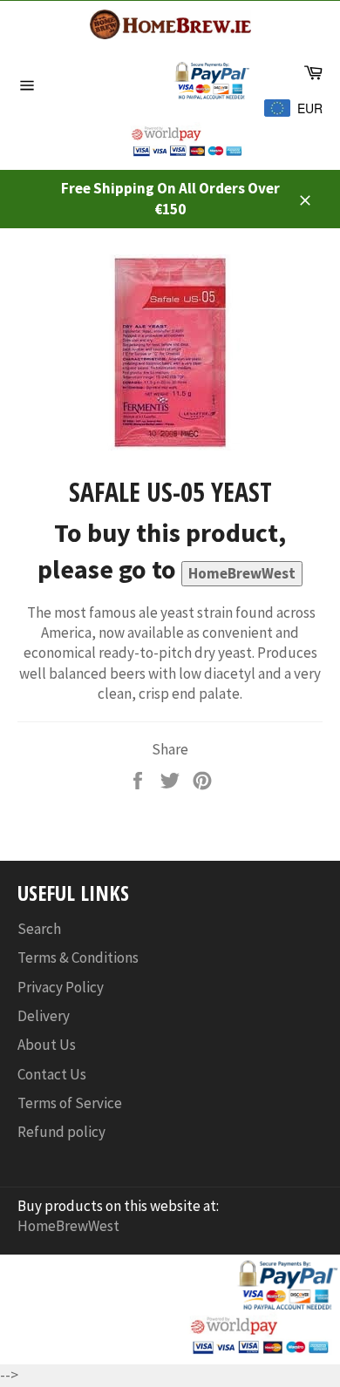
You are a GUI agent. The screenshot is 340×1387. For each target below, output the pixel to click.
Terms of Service (69, 1103)
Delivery (43, 1015)
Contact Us (51, 1074)
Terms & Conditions (78, 957)
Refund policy (61, 1131)
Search (39, 928)
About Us (46, 1044)
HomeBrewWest (242, 573)
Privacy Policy (60, 987)
